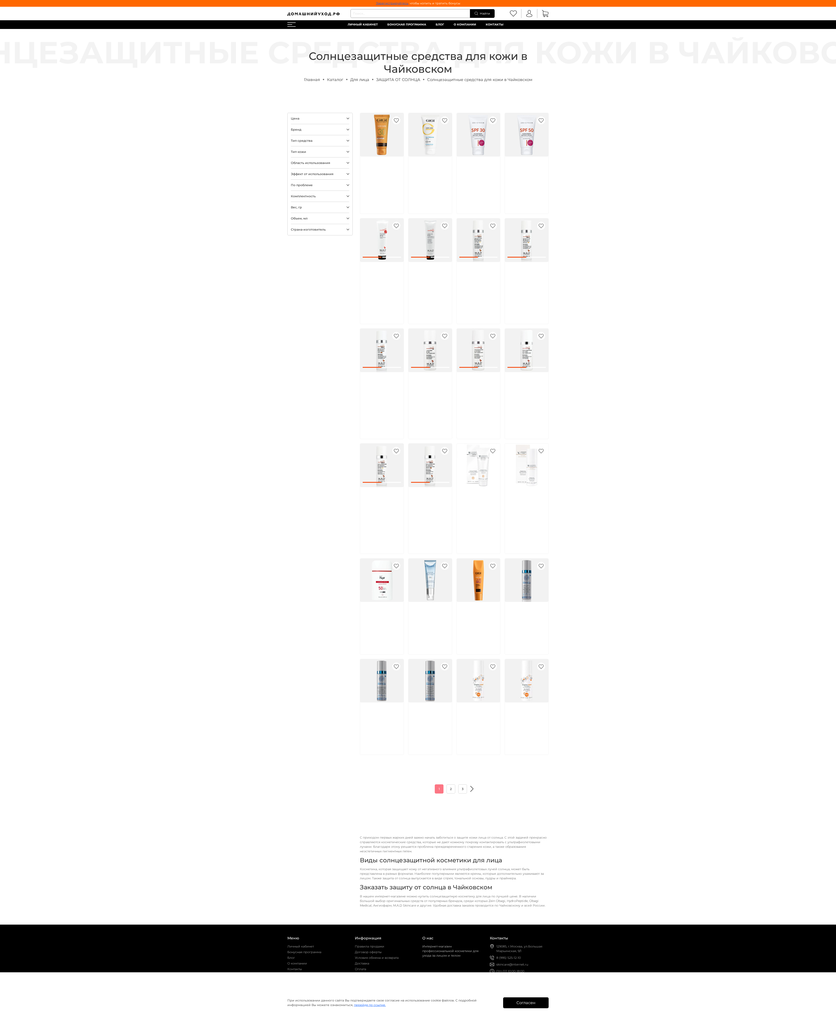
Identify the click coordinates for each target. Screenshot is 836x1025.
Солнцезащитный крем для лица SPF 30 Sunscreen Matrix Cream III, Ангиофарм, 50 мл (478, 175)
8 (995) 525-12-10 (508, 958)
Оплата (360, 969)
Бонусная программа (406, 24)
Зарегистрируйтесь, (392, 3)
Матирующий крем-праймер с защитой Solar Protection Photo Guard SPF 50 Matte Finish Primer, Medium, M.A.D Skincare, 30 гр (526, 286)
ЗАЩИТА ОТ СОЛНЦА (398, 79)
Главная (312, 79)
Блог (440, 24)
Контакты (494, 24)
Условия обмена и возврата (377, 958)
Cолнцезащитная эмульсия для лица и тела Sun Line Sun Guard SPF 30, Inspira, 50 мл (477, 721)
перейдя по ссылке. (370, 1005)
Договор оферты (368, 952)
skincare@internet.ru (512, 964)
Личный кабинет (363, 24)
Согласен (525, 1002)
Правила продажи (369, 946)
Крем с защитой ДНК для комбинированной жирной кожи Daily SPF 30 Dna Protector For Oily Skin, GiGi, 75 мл (380, 180)
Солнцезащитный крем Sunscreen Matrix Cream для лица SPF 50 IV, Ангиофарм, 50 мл (524, 175)
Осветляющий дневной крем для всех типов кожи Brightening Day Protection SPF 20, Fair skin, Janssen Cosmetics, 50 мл (525, 511)
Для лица (359, 79)
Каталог (335, 79)
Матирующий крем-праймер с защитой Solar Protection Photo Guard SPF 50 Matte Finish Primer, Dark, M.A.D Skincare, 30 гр (381, 396)
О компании (465, 24)
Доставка (362, 963)
